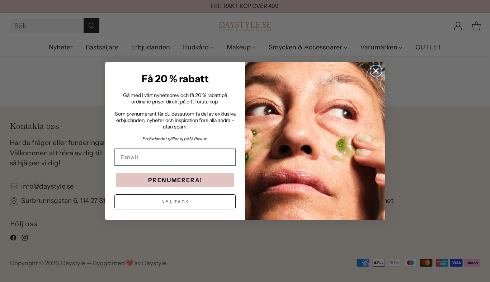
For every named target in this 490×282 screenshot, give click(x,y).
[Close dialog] (376, 70)
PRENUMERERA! (175, 180)
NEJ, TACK (175, 201)
